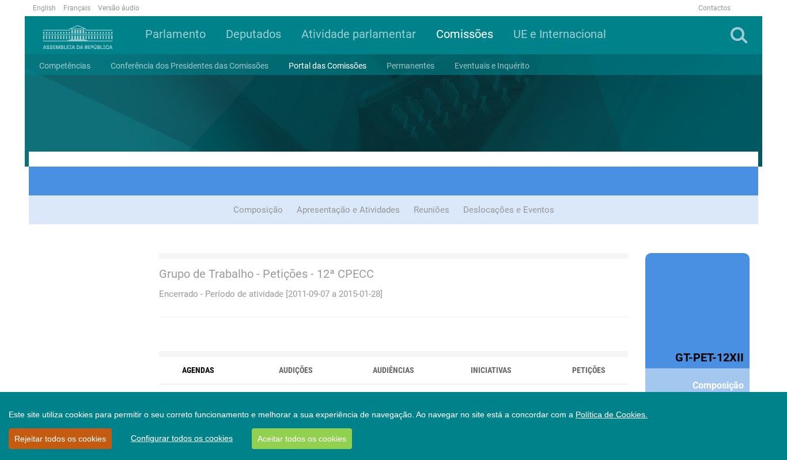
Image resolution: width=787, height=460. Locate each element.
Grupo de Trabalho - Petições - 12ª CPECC (266, 274)
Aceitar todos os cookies (302, 438)
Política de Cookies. (612, 414)
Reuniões (431, 210)
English (44, 8)
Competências (64, 65)
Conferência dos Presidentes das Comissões (189, 65)
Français (76, 8)
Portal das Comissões (327, 65)
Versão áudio (118, 8)
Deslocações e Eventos (508, 210)
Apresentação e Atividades (348, 210)
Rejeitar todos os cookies (60, 438)
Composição (258, 210)
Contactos (714, 8)
